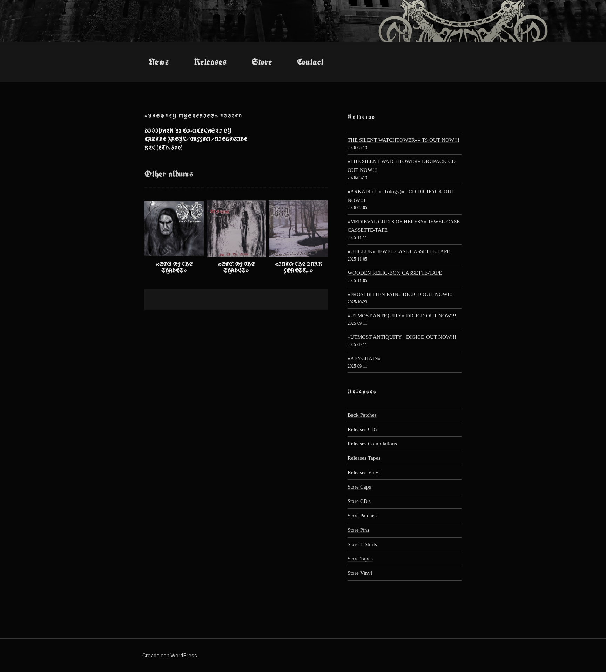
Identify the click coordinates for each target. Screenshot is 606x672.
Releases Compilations (372, 443)
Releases (210, 62)
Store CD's (359, 501)
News (159, 62)
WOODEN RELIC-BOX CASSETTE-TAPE (395, 273)
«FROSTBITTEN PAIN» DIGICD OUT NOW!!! (400, 294)
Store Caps (359, 487)
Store (262, 62)
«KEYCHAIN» (364, 358)
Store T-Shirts (362, 544)
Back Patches (362, 415)
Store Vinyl (360, 573)
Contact (310, 62)
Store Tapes (360, 559)
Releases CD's (363, 429)
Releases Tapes (364, 458)
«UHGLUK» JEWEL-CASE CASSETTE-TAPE (399, 251)
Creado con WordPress (169, 655)
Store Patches (362, 515)
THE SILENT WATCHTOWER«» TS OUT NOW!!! (403, 140)
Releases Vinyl (364, 472)
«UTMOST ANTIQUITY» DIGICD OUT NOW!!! (402, 315)
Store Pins (358, 530)
